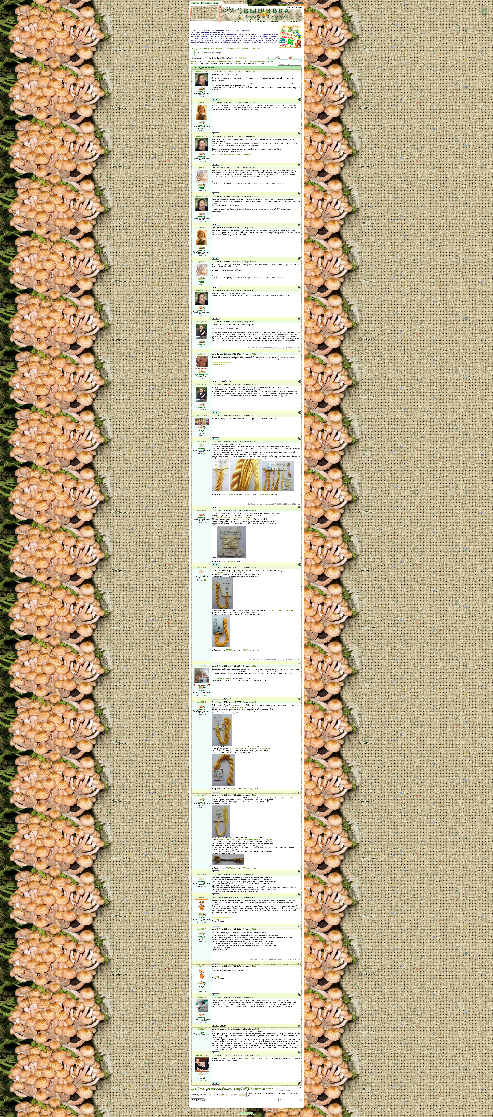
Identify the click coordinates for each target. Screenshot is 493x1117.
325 (258, 1055)
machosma (200, 1055)
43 (233, 58)
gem (200, 168)
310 (254, 354)
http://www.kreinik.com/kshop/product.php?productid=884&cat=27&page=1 (244, 840)
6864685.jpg (230, 494)
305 (254, 196)
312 (254, 416)
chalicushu (200, 71)
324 (258, 1029)
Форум (193, 62)
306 (254, 228)
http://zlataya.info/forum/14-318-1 (256, 1058)
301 (254, 71)
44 (235, 58)
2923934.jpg (247, 868)
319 (254, 874)
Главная (195, 3)
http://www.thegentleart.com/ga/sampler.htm (278, 798)
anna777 (200, 441)
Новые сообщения (218, 49)
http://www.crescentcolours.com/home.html (243, 707)
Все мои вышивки (218, 364)
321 (254, 929)
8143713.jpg (247, 650)
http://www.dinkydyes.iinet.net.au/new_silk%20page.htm (249, 749)
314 (254, 510)
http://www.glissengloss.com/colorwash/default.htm (231, 517)
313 (254, 441)
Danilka (201, 1029)
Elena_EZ (201, 322)
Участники (245, 49)
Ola (200, 103)
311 (254, 385)
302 (254, 103)
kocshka (200, 997)
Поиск (253, 49)
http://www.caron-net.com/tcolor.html (280, 610)
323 (254, 997)
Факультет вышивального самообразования (215, 62)
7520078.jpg (230, 650)
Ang (200, 897)
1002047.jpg (248, 494)
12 (220, 58)
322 (254, 966)
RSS (258, 49)
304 (254, 168)
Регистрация (206, 3)
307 (254, 262)
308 (254, 290)
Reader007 (201, 416)
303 (254, 136)
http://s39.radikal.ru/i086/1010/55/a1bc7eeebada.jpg (231, 155)
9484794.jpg (230, 789)
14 (225, 58)
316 (254, 666)
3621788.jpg (230, 561)
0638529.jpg (247, 789)
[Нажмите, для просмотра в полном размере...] (220, 490)
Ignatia (200, 666)
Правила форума (233, 49)
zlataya (200, 354)
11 (218, 58)
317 (254, 702)
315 (254, 568)
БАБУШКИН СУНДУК (223, 678)
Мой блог (215, 919)
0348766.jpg (230, 868)
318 (254, 795)
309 (254, 322)
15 (228, 58)
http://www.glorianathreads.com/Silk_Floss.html (230, 572)
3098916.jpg (265, 494)
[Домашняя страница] (228, 381)
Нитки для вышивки (208, 63)
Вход (216, 3)
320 (254, 897)
